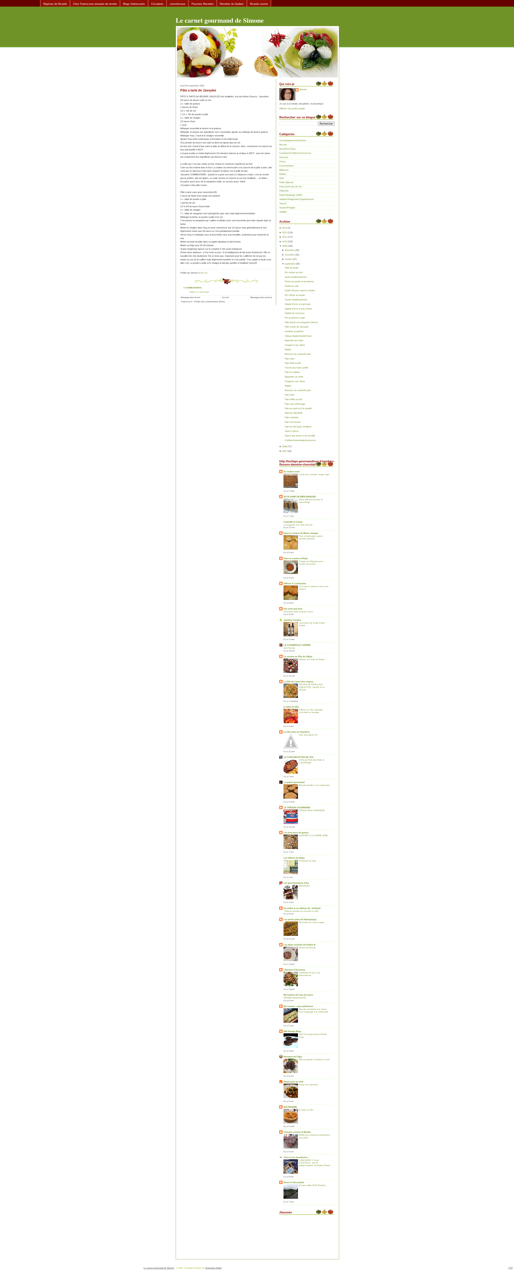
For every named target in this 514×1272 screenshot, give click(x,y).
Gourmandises (286, 165)
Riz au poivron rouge (295, 317)
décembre (290, 250)
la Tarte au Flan (306, 1110)
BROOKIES (304, 886)
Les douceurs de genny (296, 832)
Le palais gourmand (294, 782)
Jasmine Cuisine (292, 620)
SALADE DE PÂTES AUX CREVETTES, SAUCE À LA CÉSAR (311, 687)
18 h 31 (203, 273)
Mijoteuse (284, 170)
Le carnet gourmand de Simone (220, 20)
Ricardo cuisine (259, 3)
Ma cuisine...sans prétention (298, 1006)
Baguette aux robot (294, 340)
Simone (303, 89)
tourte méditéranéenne (296, 277)
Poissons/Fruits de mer (290, 186)
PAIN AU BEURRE (294, 413)
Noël (281, 178)
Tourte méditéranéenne (296, 299)
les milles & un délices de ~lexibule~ (302, 908)
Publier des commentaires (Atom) (209, 301)
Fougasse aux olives (295, 345)
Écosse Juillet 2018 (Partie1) (312, 1185)
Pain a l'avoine (292, 417)
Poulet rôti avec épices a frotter (300, 290)
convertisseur (177, 3)
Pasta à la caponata (308, 1084)
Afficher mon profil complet (292, 108)
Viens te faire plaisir (294, 1182)
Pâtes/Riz (284, 191)
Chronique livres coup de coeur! (298, 612)
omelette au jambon (294, 331)
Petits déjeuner (286, 182)
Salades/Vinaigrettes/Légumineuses (296, 199)
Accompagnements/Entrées (292, 140)
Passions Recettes (203, 3)
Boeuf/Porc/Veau (287, 149)
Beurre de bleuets (307, 947)
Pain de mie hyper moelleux (298, 426)
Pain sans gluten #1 (308, 735)
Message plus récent (190, 297)
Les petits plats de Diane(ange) (300, 919)
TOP (510, 1268)
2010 (284, 241)
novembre (290, 255)
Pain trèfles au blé (293, 399)
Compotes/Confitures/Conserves (295, 153)
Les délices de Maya (294, 858)
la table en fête (291, 707)
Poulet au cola (291, 286)
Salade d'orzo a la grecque (298, 304)
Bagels (288, 349)
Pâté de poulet (292, 268)
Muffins (282, 174)
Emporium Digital (213, 1268)
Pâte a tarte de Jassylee (198, 90)
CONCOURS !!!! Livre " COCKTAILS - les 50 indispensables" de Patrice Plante (314, 1163)
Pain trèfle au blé (293, 363)
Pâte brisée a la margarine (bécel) (301, 322)
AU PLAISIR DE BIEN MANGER (300, 496)
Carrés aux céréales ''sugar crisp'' (314, 474)
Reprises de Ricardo (55, 3)
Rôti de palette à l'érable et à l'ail (314, 1059)
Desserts (283, 157)
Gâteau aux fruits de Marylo (312, 659)
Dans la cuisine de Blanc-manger (301, 533)
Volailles (283, 212)
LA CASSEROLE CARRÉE (297, 645)
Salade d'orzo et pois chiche (298, 308)
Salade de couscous (295, 313)
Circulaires (157, 3)
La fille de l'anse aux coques (298, 681)
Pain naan (289, 358)
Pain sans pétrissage (295, 404)
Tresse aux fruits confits (296, 367)
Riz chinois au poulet (295, 295)
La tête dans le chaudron (297, 732)
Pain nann (289, 395)
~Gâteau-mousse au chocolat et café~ (301, 911)
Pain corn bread (292, 422)
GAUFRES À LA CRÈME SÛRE (313, 835)
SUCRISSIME (290, 1107)
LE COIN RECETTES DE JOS (298, 757)
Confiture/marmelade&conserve (300, 440)
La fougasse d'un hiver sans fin (298, 525)
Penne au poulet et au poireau (299, 281)
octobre (288, 259)
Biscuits (283, 144)
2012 (284, 232)
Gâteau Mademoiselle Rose (298, 336)
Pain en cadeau (292, 372)
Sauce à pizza (292, 431)
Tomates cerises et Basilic (297, 1132)
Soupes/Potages (287, 207)
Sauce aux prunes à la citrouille (300, 435)
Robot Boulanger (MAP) (290, 195)
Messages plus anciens (261, 297)
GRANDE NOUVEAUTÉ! (295, 998)
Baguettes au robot (294, 376)
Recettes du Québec (232, 3)
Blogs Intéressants (134, 3)
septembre (290, 264)
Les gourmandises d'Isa (296, 883)
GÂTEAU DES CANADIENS (312, 810)
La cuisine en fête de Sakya (298, 656)
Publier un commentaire (199, 292)
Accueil (225, 297)
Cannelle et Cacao (293, 522)
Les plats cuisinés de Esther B (299, 944)
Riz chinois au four (294, 272)
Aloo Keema (289, 648)
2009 (284, 246)
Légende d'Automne (294, 970)
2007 (284, 451)
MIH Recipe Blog (292, 1031)
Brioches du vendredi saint (298, 354)
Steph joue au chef (293, 1081)
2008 (284, 446)
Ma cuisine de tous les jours (298, 995)
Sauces (283, 203)
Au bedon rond (292, 471)
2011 (284, 237)
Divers (282, 161)
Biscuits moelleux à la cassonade (314, 785)
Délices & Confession (295, 583)
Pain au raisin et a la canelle (298, 408)
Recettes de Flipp (293, 1056)
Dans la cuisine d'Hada (296, 558)
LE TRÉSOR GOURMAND (297, 807)
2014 (284, 228)
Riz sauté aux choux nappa (311, 922)
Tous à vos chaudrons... (296, 1157)
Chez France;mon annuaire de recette (95, 3)
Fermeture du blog (307, 861)
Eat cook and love (293, 609)
